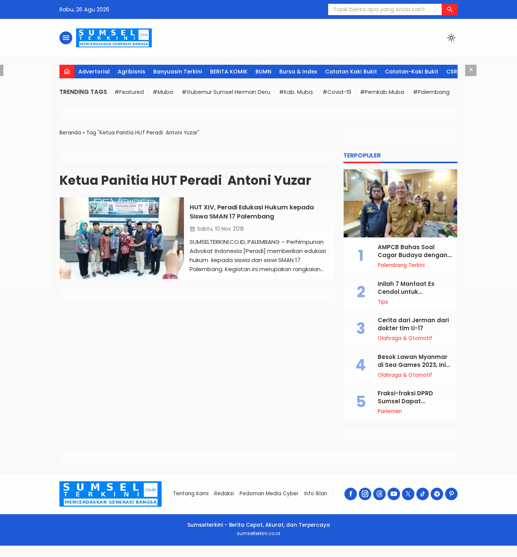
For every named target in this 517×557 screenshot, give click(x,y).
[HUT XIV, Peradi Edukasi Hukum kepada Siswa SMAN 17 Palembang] (122, 238)
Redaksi (224, 493)
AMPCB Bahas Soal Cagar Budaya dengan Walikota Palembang (412, 255)
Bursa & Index (298, 71)
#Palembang (431, 92)
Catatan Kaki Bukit (351, 71)
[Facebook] (350, 494)
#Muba (163, 92)
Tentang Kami (191, 493)
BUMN (263, 71)
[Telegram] (437, 494)
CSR (451, 71)
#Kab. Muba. (296, 92)
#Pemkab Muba (382, 92)
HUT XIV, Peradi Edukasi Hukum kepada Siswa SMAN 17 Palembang (252, 211)
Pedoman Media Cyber (269, 493)
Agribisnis (131, 71)
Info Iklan (315, 493)
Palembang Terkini (401, 265)
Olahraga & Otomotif (405, 338)
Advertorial (94, 71)
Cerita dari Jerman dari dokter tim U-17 (413, 324)
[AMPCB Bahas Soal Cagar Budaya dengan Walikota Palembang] (400, 203)
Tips (383, 302)
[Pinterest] (451, 494)
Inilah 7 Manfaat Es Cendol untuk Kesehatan (406, 292)
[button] (450, 9)
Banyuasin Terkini (177, 71)
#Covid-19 (336, 92)
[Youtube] (394, 494)
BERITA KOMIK (229, 71)
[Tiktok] (422, 494)
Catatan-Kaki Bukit (411, 71)
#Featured (129, 92)
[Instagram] (365, 494)
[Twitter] (408, 494)
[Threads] (379, 494)
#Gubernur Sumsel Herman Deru (226, 92)
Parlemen (390, 411)
